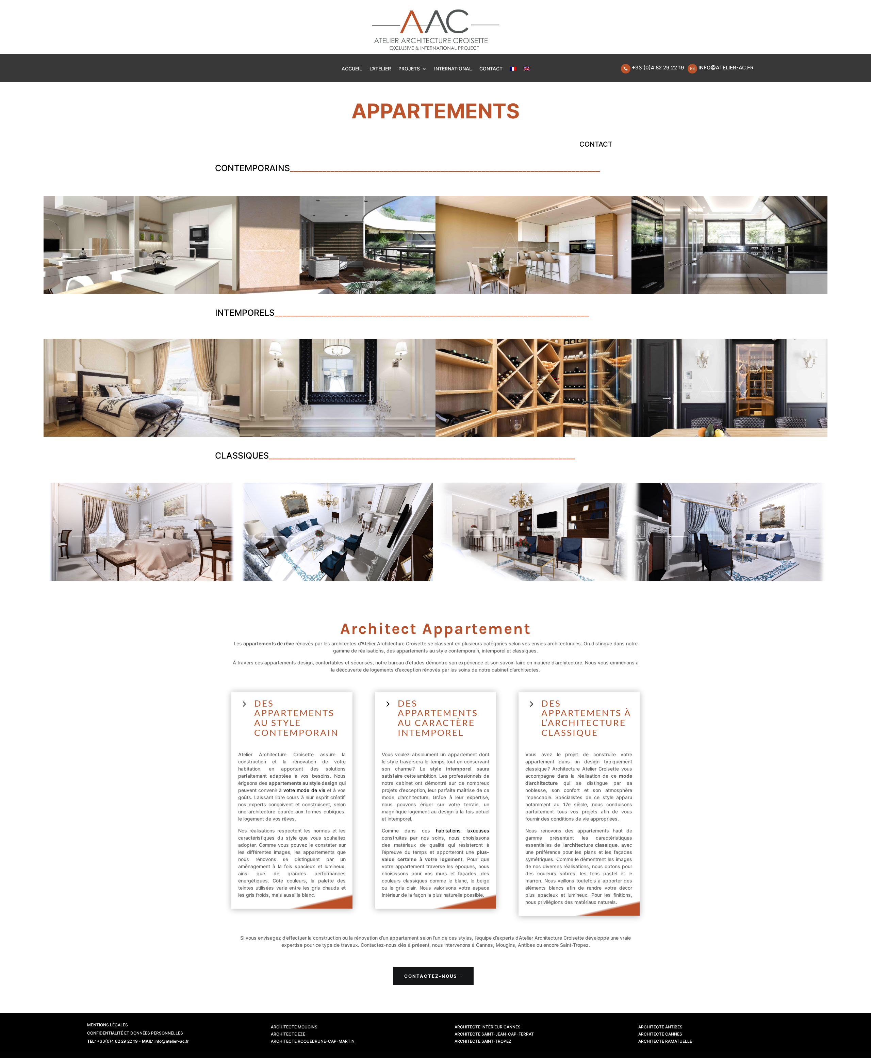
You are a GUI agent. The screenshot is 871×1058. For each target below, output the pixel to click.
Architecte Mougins (294, 1026)
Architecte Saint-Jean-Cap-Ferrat (494, 1034)
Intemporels (245, 313)
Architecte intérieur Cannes (488, 1026)
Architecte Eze (288, 1034)
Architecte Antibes (660, 1026)
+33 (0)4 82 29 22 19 (658, 67)
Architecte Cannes (660, 1034)
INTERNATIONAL (453, 68)
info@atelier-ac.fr (726, 67)
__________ (347, 168)
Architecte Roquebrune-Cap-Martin (313, 1041)
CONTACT (491, 68)
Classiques (242, 455)
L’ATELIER (380, 68)
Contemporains (252, 168)
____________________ (470, 313)
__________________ (538, 455)
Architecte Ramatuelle (665, 1041)
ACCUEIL (352, 68)
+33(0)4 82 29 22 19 (117, 1041)
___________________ (406, 168)
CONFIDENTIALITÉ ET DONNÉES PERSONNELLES (135, 1033)
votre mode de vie (304, 790)
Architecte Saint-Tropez (483, 1041)
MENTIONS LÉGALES (107, 1024)
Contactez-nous (430, 976)
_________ (308, 168)
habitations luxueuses (462, 830)
